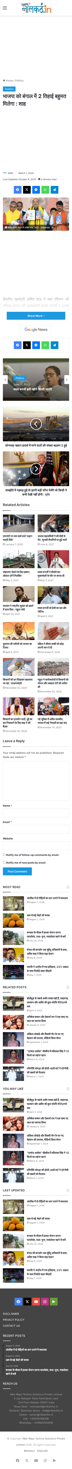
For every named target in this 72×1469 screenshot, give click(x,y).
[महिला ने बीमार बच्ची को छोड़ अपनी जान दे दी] (53, 631)
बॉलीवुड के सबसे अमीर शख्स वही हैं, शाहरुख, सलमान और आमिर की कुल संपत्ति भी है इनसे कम (48, 1002)
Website (8, 838)
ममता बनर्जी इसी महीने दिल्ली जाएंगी (32, 389)
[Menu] (5, 9)
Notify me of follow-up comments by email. (32, 854)
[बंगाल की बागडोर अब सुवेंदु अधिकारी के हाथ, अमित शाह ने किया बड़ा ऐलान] (13, 955)
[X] (27, 190)
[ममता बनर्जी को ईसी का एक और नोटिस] (53, 595)
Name (7, 805)
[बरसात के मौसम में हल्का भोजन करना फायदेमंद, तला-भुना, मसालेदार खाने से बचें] (13, 938)
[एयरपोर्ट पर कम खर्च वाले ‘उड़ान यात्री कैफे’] (19, 523)
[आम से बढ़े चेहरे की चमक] (13, 920)
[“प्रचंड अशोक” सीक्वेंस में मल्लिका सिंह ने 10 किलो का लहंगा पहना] (13, 1056)
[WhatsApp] (45, 190)
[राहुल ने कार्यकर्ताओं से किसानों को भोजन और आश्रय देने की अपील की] (53, 667)
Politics (19, 80)
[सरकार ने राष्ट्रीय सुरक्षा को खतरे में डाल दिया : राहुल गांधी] (19, 594)
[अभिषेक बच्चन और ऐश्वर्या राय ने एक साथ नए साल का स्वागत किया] (13, 1022)
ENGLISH (42, 1450)
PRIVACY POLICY (13, 1319)
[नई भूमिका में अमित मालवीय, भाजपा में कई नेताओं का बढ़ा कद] (53, 706)
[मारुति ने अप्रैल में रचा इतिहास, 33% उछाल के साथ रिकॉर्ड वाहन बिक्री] (13, 972)
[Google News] (36, 330)
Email (7, 822)
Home (9, 80)
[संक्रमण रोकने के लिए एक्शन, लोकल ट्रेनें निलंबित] (19, 559)
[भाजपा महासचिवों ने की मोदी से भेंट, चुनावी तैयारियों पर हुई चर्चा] (53, 523)
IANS (10, 173)
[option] (36, 379)
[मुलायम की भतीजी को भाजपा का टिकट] (19, 631)
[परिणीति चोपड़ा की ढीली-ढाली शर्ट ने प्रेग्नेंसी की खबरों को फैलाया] (13, 1073)
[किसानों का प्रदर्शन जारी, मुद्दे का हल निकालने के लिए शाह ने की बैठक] (19, 706)
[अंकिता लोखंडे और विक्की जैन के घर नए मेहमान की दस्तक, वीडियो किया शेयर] (13, 1039)
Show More (35, 315)
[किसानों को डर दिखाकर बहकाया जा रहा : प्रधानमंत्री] (19, 667)
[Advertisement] (36, 46)
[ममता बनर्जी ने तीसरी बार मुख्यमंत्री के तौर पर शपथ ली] (53, 559)
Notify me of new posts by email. (26, 862)
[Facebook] (18, 190)
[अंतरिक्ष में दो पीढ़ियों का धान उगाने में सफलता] (13, 903)
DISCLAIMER (11, 1313)
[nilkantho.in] (36, 8)
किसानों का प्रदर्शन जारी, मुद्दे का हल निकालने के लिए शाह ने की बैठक (17, 722)
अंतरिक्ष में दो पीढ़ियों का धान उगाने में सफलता (47, 898)
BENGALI (29, 1450)
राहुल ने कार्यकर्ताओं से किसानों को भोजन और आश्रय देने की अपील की (53, 683)
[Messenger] (36, 190)
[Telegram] (54, 190)
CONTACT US (11, 1325)
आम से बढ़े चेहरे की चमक (38, 915)
